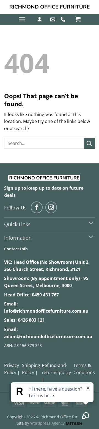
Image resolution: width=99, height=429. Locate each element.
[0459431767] (64, 19)
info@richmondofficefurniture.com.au (46, 311)
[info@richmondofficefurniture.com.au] (53, 19)
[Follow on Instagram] (51, 207)
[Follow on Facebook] (37, 207)
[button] (22, 19)
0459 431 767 (45, 295)
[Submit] (89, 143)
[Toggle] (91, 223)
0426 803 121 (31, 320)
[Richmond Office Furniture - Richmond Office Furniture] (49, 7)
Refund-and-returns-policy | (56, 372)
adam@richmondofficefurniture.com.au (48, 336)
